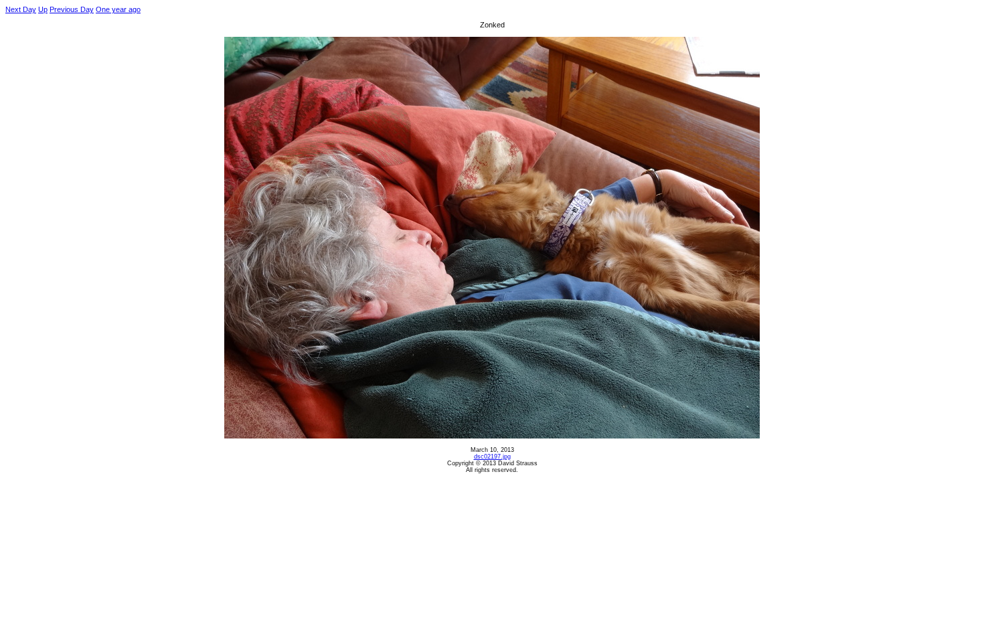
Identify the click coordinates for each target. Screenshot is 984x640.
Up (43, 9)
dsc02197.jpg (492, 456)
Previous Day (72, 9)
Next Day (20, 9)
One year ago (118, 9)
